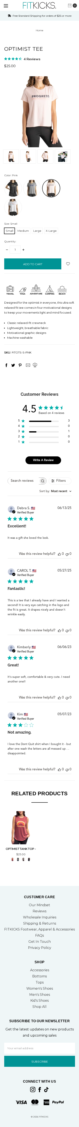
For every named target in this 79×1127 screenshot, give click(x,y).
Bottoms (39, 976)
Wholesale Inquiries (39, 917)
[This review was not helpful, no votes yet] (67, 554)
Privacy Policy (39, 948)
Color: (11, 175)
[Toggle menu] (6, 6)
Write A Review (43, 460)
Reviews (39, 911)
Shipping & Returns (39, 923)
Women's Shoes (39, 988)
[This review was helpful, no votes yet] (59, 554)
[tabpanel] (21, 837)
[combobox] (55, 491)
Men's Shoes (39, 995)
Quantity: (10, 241)
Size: (10, 223)
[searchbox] (23, 481)
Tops (40, 982)
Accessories (39, 970)
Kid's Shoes (39, 1001)
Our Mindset (39, 905)
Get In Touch (39, 942)
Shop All (39, 1007)
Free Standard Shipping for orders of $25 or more (41, 15)
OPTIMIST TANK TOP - (21, 848)
